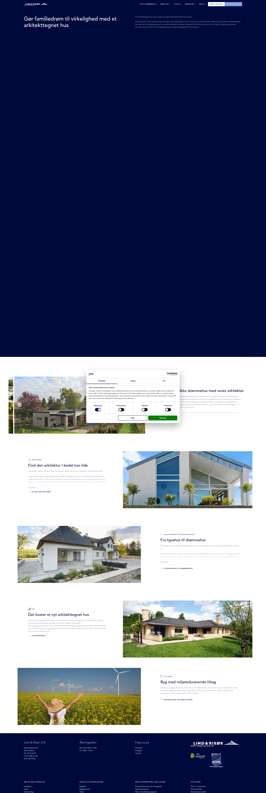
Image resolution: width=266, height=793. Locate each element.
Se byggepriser (38, 636)
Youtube (138, 753)
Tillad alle (162, 418)
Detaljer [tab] (133, 381)
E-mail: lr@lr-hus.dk (31, 756)
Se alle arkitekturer (41, 492)
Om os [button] (201, 4)
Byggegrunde (84, 789)
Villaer (81, 792)
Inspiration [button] (189, 4)
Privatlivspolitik (196, 789)
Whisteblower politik (198, 792)
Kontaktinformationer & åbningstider (148, 786)
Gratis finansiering (141, 789)
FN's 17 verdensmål (198, 786)
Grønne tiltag (29, 792)
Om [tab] (164, 381)
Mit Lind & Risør (233, 4)
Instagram (138, 751)
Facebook (138, 748)
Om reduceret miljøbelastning (178, 700)
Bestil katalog (216, 4)
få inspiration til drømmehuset (178, 568)
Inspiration (28, 786)
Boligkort (82, 786)
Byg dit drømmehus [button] (147, 4)
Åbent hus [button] (164, 4)
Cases (26, 789)
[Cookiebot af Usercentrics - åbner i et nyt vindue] (168, 373)
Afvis (133, 418)
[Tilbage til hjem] (36, 4)
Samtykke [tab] (101, 381)
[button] (19, 405)
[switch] (121, 409)
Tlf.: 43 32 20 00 (30, 753)
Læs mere (31, 487)
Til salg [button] (177, 4)
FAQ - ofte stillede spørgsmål (146, 792)
